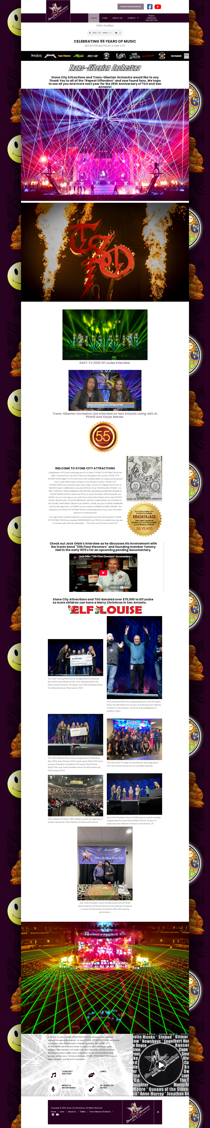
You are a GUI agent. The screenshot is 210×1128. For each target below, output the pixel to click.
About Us (117, 18)
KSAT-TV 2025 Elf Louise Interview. (105, 363)
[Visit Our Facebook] (149, 7)
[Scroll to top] (158, 1112)
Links (105, 18)
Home (94, 18)
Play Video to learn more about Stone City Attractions (161, 1065)
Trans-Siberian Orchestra (152, 18)
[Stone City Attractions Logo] (58, 11)
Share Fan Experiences (130, 7)
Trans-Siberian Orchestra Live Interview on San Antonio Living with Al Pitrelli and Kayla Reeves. (105, 415)
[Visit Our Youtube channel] (157, 7)
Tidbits (131, 18)
